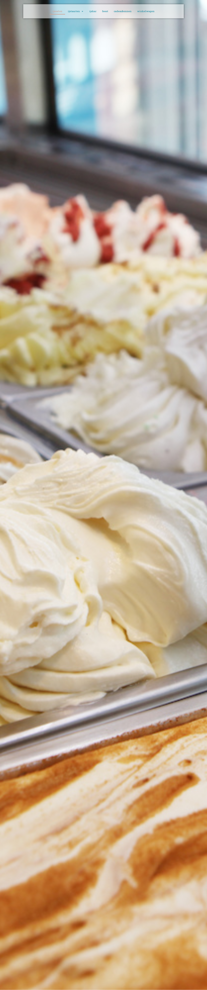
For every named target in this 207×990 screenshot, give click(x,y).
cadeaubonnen (123, 11)
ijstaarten (74, 11)
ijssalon (57, 11)
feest (105, 11)
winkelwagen (145, 11)
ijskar (92, 11)
